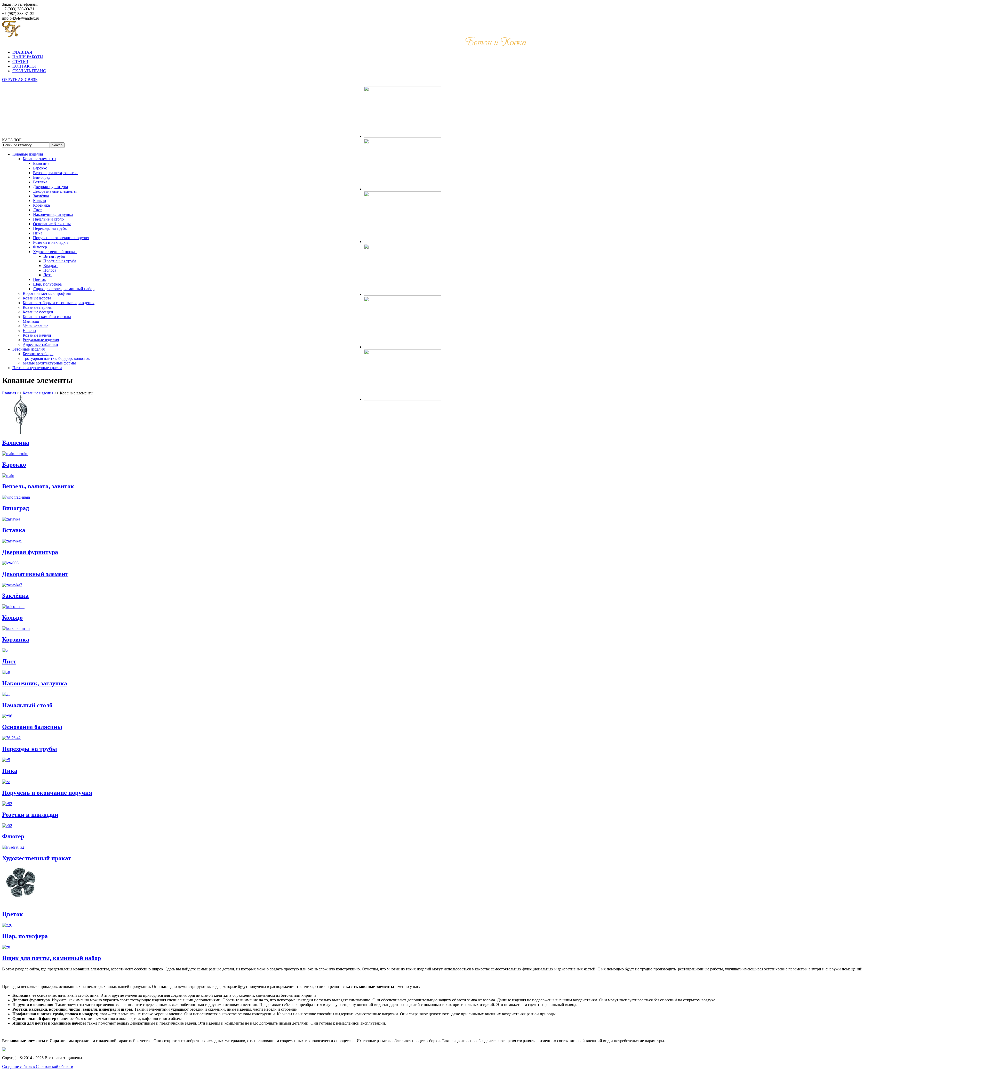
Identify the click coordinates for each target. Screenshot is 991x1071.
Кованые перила (37, 307)
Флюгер (40, 247)
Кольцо (39, 200)
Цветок (39, 279)
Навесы (29, 330)
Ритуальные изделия (41, 340)
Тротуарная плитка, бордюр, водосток (56, 358)
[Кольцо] (13, 606)
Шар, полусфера (47, 284)
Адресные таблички (40, 344)
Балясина (41, 163)
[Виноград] (16, 497)
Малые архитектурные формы (49, 363)
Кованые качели (37, 335)
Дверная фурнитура (50, 186)
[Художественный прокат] (13, 847)
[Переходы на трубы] (11, 738)
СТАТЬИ (20, 61)
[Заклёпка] (12, 585)
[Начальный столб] (6, 694)
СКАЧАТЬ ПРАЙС (29, 71)
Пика (37, 233)
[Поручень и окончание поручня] (6, 782)
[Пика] (6, 760)
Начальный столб (48, 219)
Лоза (47, 275)
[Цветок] (21, 904)
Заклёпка (41, 196)
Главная (9, 393)
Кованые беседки (38, 312)
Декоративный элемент (35, 574)
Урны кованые (35, 326)
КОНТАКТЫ (24, 66)
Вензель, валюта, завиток (55, 173)
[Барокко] (15, 453)
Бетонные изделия (28, 349)
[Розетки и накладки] (7, 803)
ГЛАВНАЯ (22, 52)
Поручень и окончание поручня (61, 238)
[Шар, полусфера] (7, 925)
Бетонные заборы (38, 354)
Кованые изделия (27, 154)
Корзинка (41, 205)
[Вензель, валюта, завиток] (8, 475)
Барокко (40, 168)
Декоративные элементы (55, 191)
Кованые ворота (37, 298)
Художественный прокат (55, 251)
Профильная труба (59, 261)
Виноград (41, 177)
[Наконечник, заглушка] (6, 672)
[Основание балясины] (7, 716)
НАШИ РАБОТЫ (27, 57)
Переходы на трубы (50, 228)
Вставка (40, 182)
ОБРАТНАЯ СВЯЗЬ (19, 79)
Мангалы (31, 321)
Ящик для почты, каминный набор (63, 289)
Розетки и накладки (50, 242)
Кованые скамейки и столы (47, 316)
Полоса (49, 270)
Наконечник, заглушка (53, 214)
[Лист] (5, 650)
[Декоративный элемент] (10, 563)
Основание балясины (52, 224)
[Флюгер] (7, 825)
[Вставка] (11, 519)
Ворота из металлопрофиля (47, 293)
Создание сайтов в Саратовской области (37, 1066)
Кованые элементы (39, 159)
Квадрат (50, 265)
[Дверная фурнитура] (12, 541)
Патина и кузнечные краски (37, 368)
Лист (37, 210)
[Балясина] (21, 433)
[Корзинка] (16, 628)
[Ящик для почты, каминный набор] (6, 947)
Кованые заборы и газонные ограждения (58, 303)
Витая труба (54, 256)
